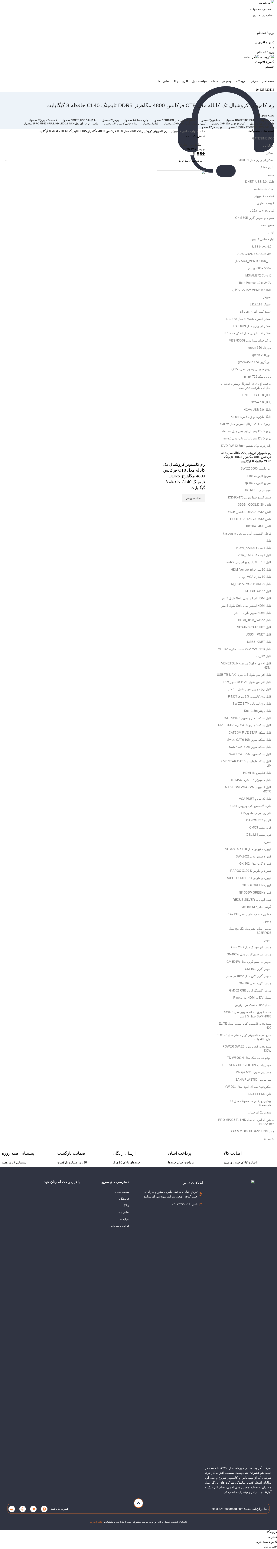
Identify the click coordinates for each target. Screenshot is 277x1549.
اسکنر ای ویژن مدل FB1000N (255, 160)
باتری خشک (267, 167)
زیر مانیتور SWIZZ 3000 (256, 468)
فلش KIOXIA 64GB (258, 526)
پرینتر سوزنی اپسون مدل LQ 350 (250, 369)
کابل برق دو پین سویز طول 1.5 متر (249, 689)
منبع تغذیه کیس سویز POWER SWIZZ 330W (247, 1048)
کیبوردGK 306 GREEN (256, 885)
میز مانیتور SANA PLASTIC (253, 1079)
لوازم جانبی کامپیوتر (261, 239)
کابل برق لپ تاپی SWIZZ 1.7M (252, 703)
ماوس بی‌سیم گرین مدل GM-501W (248, 961)
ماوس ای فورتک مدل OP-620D (251, 947)
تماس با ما (123, 1212)
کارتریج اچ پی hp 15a (261, 210)
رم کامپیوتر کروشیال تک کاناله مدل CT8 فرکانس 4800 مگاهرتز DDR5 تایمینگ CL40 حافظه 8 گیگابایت (246, 457)
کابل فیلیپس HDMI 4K (257, 772)
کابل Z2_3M (263, 656)
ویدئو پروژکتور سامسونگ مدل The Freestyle (249, 1103)
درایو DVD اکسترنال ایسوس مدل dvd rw (245, 424)
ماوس (267, 940)
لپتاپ (271, 232)
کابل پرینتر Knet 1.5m (257, 710)
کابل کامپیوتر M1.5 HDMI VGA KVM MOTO (248, 789)
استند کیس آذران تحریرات (255, 311)
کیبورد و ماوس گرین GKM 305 (254, 217)
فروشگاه (124, 1198)
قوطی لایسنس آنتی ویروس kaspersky (247, 533)
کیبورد (267, 842)
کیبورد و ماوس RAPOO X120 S (250, 870)
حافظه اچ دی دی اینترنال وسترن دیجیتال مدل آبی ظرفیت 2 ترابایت (246, 385)
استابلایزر (268, 145)
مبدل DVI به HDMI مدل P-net (252, 997)
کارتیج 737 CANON (258, 820)
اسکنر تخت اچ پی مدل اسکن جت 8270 (247, 333)
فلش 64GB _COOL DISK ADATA (249, 512)
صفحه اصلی (122, 1191)
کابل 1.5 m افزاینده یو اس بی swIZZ (248, 562)
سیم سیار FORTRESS (256, 490)
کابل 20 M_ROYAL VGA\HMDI (251, 584)
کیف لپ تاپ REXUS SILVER (252, 899)
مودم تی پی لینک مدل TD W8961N (249, 1057)
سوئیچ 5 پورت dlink (259, 475)
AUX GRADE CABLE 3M (254, 253)
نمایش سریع (200, 457)
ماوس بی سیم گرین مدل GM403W (249, 954)
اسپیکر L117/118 (260, 304)
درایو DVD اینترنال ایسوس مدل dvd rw (246, 431)
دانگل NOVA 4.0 (261, 402)
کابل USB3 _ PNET (258, 634)
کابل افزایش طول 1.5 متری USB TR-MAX (244, 674)
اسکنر (270, 153)
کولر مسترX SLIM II (258, 834)
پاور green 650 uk (259, 347)
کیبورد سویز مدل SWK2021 (253, 856)
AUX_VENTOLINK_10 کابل (253, 261)
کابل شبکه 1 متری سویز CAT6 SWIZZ (247, 718)
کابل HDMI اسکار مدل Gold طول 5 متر (246, 605)
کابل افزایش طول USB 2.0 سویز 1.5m (246, 682)
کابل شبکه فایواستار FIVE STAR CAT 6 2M (246, 763)
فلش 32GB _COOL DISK (254, 504)
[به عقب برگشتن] (269, 97)
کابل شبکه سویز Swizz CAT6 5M (250, 754)
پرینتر (270, 174)
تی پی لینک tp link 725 (257, 376)
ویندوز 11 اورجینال (259, 1112)
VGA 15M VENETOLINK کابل (251, 290)
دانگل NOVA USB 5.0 (257, 409)
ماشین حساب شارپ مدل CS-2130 (248, 914)
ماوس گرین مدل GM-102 (255, 983)
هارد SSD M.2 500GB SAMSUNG (252, 1131)
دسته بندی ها (266, 115)
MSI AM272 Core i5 (258, 275)
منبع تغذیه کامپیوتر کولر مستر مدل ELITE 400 (245, 1025)
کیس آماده (267, 224)
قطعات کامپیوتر (264, 196)
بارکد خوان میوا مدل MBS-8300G (250, 340)
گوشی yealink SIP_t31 (256, 906)
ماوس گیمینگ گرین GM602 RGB (250, 990)
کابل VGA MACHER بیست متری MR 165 (244, 649)
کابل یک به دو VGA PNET (255, 798)
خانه (202, 131)
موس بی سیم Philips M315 (253, 1072)
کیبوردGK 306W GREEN (255, 892)
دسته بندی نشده (264, 189)
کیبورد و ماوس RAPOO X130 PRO (248, 878)
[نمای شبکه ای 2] (203, 154)
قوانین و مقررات (119, 1225)
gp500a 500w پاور (259, 268)
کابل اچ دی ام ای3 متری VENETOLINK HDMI (246, 665)
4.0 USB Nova (261, 246)
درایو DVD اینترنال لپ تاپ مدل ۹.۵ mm (246, 438)
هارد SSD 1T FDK (259, 1093)
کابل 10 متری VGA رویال (255, 576)
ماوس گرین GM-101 (258, 968)
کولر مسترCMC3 (260, 827)
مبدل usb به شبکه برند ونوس (253, 1005)
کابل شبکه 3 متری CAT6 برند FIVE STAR (244, 725)
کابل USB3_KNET (259, 641)
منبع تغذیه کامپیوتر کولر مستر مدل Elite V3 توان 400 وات (244, 1037)
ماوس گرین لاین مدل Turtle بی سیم (248, 976)
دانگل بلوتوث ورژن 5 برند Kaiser (251, 416)
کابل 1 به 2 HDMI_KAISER (253, 547)
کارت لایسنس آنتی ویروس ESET (250, 805)
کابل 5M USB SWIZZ (257, 591)
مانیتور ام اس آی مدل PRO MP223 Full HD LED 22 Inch (246, 1122)
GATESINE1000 (263, 138)
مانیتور (267, 921)
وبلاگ (126, 1205)
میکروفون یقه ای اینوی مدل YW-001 (248, 1086)
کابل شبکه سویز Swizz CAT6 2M (250, 746)
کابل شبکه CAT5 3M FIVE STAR (250, 732)
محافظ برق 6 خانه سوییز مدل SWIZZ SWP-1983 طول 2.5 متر (247, 1014)
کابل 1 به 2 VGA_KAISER (254, 555)
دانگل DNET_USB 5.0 (259, 181)
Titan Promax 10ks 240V (255, 282)
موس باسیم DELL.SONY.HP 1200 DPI (245, 1065)
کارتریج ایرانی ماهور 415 (256, 813)
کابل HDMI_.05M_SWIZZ (254, 620)
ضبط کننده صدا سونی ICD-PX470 (249, 497)
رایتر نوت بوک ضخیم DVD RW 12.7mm (246, 445)
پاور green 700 (261, 355)
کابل (268, 540)
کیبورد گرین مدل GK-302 (255, 863)
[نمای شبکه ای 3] (198, 154)
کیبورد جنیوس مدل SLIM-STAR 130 (248, 849)
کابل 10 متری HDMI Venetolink (251, 569)
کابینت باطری (265, 203)
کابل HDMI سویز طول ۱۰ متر (252, 612)
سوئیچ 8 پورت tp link (258, 483)
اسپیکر (267, 297)
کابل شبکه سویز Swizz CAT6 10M (249, 739)
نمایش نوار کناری (190, 144)
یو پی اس (268, 1138)
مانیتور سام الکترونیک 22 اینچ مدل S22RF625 (250, 930)
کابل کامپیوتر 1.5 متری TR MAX (250, 780)
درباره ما (124, 1218)
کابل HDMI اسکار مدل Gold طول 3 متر (246, 598)
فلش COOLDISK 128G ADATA (250, 519)
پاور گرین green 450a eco (254, 362)
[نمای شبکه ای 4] (194, 154)
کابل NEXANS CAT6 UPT (254, 627)
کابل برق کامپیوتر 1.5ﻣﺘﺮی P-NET (249, 696)
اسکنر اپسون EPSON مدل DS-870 (248, 318)
